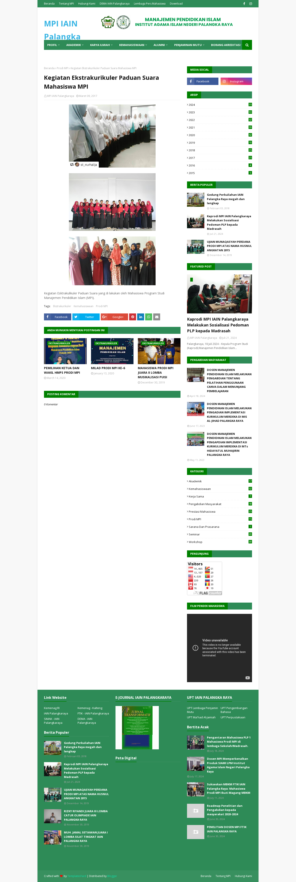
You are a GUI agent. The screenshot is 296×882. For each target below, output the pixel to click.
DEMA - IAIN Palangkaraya (87, 721)
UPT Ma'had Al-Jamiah (201, 717)
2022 (220, 120)
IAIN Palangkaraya (56, 713)
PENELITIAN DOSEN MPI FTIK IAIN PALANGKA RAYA (226, 829)
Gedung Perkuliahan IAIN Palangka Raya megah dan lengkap (226, 199)
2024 (220, 105)
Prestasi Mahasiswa (220, 512)
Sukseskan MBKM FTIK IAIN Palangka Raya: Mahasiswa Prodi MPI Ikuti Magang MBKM (228, 788)
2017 (220, 158)
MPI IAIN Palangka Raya (62, 36)
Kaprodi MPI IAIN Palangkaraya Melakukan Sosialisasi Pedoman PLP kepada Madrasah (229, 222)
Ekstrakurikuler (62, 306)
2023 (220, 112)
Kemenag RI (52, 708)
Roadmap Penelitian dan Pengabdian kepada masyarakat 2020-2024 (224, 810)
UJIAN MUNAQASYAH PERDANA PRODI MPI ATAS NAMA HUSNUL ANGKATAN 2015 (229, 246)
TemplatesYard (76, 876)
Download (176, 3)
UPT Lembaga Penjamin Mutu (202, 710)
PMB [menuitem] (50, 55)
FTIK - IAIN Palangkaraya (93, 713)
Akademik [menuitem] (73, 45)
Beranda (49, 3)
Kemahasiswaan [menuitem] (131, 45)
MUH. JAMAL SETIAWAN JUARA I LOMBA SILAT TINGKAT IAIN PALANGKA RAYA (86, 836)
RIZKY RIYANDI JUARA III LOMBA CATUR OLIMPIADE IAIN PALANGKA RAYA (86, 815)
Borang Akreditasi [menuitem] (226, 45)
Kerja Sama (220, 496)
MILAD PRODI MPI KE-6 (108, 368)
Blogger (112, 876)
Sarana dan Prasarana (220, 527)
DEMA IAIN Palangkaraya (115, 3)
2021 (220, 127)
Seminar (220, 534)
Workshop (220, 542)
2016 (220, 165)
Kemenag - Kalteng (90, 708)
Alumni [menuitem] (159, 45)
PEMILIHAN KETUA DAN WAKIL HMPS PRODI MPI (62, 370)
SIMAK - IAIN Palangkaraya (53, 721)
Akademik (220, 481)
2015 (220, 173)
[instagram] (250, 3)
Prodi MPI (62, 68)
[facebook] (244, 3)
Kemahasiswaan (83, 306)
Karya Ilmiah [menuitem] (100, 45)
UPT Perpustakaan (233, 717)
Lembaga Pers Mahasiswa (150, 3)
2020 (220, 135)
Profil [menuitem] (52, 45)
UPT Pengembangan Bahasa (234, 710)
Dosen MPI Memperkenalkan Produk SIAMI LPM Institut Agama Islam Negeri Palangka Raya (228, 765)
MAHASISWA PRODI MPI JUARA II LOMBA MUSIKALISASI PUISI (155, 372)
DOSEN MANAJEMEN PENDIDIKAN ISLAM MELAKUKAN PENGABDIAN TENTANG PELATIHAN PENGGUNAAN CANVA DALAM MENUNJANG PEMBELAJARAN (229, 380)
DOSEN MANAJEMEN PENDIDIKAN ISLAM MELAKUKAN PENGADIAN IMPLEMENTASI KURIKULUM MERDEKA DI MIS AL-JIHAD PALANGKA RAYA (229, 412)
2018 (220, 150)
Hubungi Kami (86, 3)
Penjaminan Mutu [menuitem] (188, 45)
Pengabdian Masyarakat (220, 504)
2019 (220, 143)
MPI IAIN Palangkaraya (60, 96)
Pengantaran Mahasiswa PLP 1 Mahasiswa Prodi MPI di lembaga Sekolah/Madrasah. (229, 741)
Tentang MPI (66, 3)
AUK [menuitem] (63, 55)
